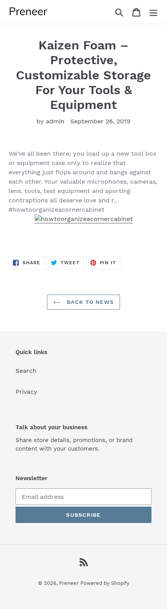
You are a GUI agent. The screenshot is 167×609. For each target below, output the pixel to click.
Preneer (68, 583)
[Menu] (153, 12)
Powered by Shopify (104, 583)
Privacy (26, 391)
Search (26, 370)
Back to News (89, 302)
